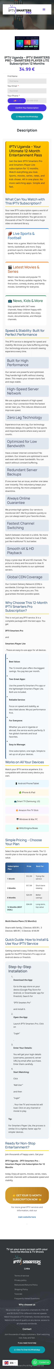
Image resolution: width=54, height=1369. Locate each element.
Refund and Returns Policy (26, 1284)
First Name (12, 76)
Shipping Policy (21, 1289)
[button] (44, 9)
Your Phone (13, 96)
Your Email (12, 86)
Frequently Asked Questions (27, 1298)
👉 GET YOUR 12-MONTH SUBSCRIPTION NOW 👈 (27, 1197)
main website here (27, 1217)
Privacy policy (20, 1280)
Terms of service (21, 1275)
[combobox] (17, 100)
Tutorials (18, 1294)
